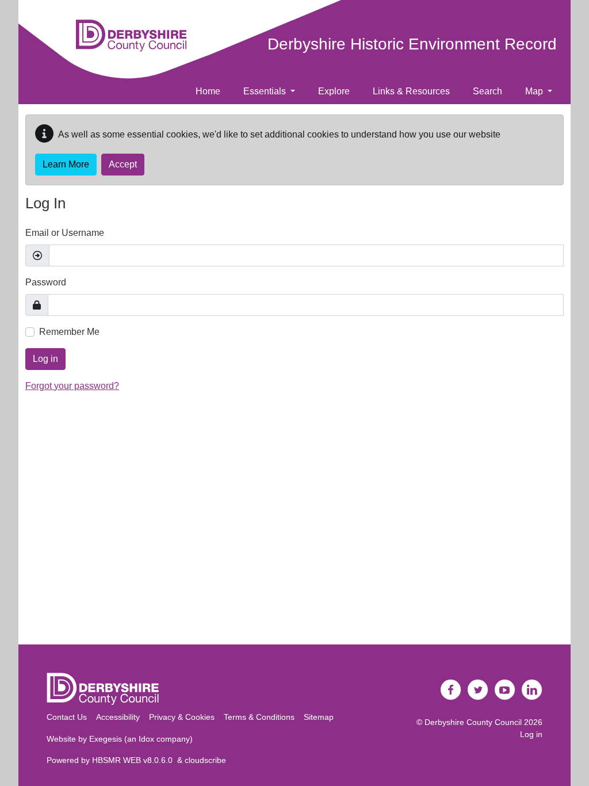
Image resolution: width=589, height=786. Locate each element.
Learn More (66, 164)
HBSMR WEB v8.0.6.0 (134, 760)
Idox (146, 738)
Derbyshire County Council (473, 722)
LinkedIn (532, 690)
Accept (123, 164)
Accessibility (118, 717)
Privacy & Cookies (182, 717)
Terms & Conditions (259, 717)
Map (535, 91)
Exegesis (105, 738)
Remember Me (69, 332)
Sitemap (319, 717)
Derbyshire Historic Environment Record (412, 44)
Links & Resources (411, 91)
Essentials (265, 91)
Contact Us (67, 717)
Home (208, 91)
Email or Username (64, 233)
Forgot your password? (72, 386)
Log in (45, 359)
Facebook (451, 690)
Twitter (478, 690)
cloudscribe (205, 760)
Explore (334, 91)
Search (487, 91)
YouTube (505, 690)
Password (45, 282)
